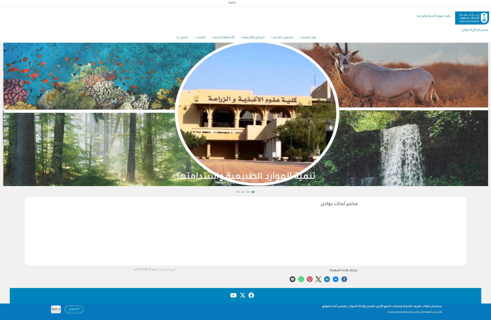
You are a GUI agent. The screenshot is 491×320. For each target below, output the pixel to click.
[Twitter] (318, 278)
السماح (74, 309)
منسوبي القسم (282, 37)
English (232, 3)
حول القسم (308, 37)
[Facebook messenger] (336, 278)
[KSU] (472, 16)
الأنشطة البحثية (223, 37)
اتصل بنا (182, 37)
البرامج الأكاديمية (253, 37)
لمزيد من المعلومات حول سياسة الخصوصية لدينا (415, 312)
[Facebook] (344, 278)
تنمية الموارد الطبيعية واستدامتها (245, 177)
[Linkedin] (327, 278)
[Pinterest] (310, 278)
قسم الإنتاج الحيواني (475, 30)
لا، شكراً (56, 309)
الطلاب (200, 37)
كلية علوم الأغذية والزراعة (433, 16)
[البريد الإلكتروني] (292, 278)
